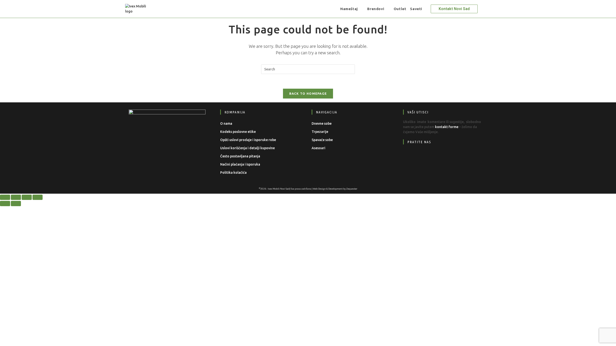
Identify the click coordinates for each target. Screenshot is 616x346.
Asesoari (318, 148)
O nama (226, 123)
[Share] (27, 197)
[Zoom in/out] (5, 197)
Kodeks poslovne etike (238, 132)
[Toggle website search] (427, 9)
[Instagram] (425, 156)
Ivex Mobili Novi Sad (278, 188)
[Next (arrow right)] (16, 203)
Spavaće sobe (322, 140)
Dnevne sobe (322, 123)
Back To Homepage (308, 93)
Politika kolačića (233, 172)
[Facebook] (410, 156)
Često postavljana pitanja (240, 156)
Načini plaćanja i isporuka (240, 164)
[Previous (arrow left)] (5, 203)
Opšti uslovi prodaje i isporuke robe (248, 140)
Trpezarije (320, 132)
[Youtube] (439, 156)
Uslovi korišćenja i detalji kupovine (247, 148)
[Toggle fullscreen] (16, 197)
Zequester (351, 188)
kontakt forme (446, 127)
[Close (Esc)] (37, 197)
